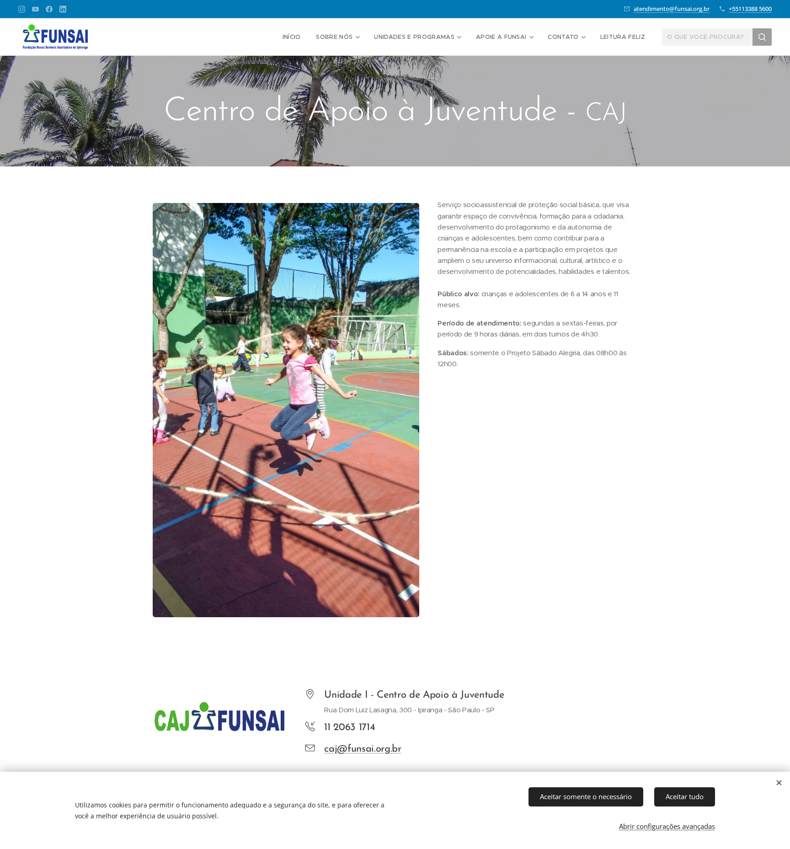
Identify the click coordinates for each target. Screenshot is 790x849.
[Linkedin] (63, 9)
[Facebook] (49, 9)
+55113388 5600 (750, 9)
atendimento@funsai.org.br (672, 9)
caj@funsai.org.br (362, 749)
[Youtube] (35, 9)
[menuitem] (292, 37)
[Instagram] (21, 9)
